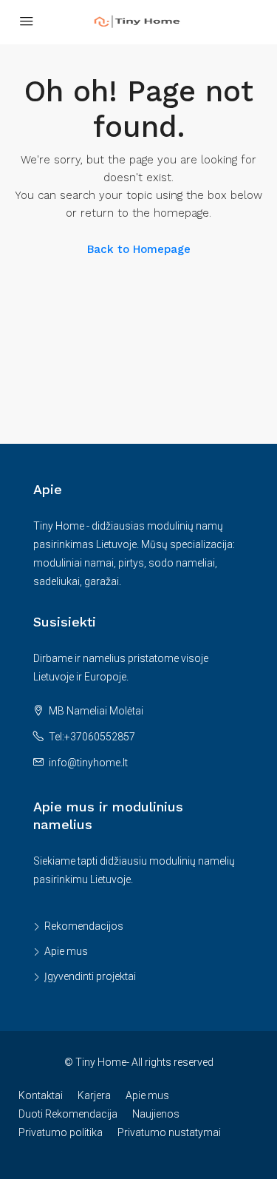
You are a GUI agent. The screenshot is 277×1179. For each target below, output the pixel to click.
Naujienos (155, 1114)
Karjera (94, 1095)
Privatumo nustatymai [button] (169, 1132)
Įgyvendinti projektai (90, 976)
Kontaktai (40, 1095)
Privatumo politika (60, 1132)
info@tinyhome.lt (88, 762)
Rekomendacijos (83, 926)
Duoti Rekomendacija (67, 1114)
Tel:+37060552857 (92, 737)
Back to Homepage (139, 249)
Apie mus (66, 951)
